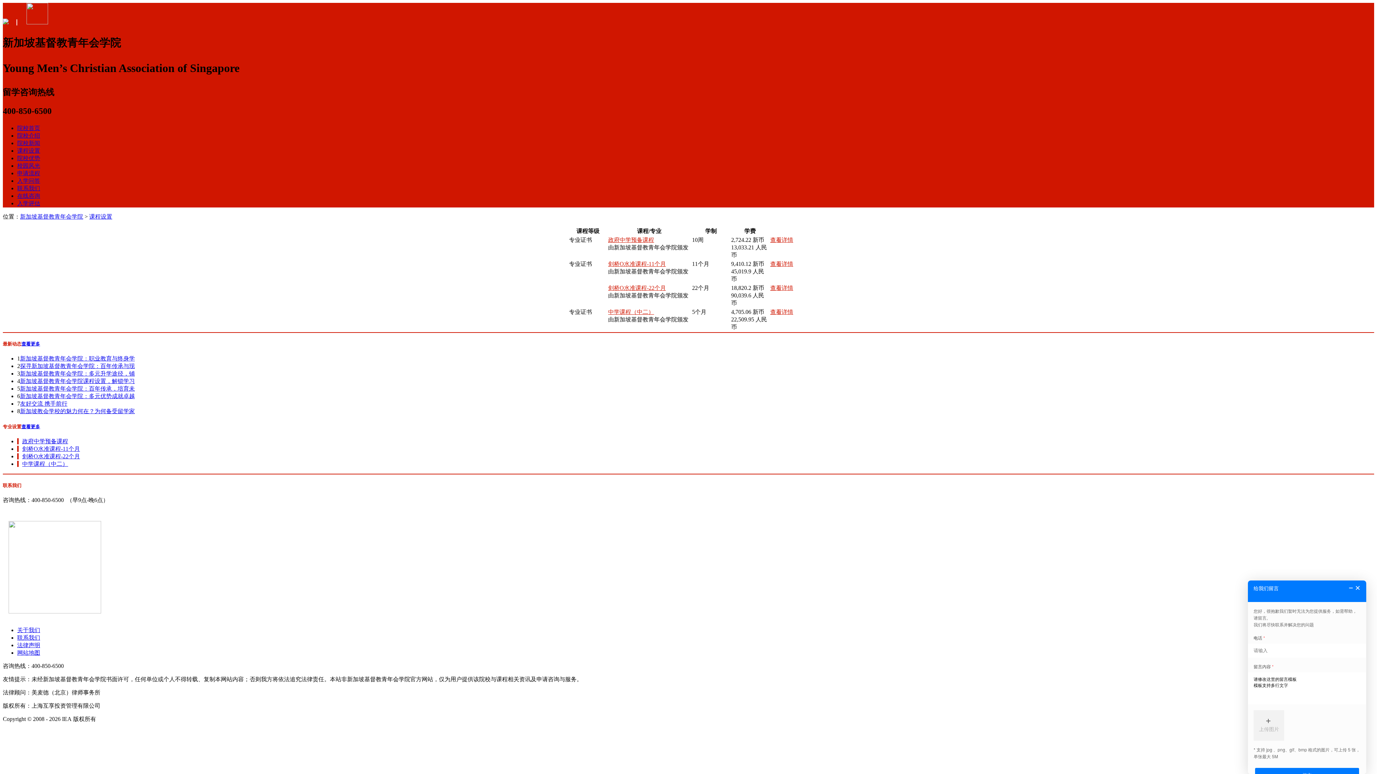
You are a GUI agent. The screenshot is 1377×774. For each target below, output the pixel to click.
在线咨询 (28, 196)
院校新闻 (28, 143)
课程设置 (28, 151)
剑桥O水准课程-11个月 (637, 264)
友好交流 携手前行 (43, 404)
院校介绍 (28, 136)
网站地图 (28, 653)
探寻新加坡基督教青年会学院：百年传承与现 (77, 366)
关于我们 (28, 630)
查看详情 (781, 240)
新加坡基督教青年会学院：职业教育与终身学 (77, 358)
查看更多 (31, 344)
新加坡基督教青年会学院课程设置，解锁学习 (77, 381)
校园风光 (28, 166)
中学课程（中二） (631, 312)
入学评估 (28, 203)
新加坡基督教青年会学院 (51, 217)
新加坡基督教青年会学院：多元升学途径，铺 (77, 374)
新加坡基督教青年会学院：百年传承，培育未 (77, 389)
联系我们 (28, 188)
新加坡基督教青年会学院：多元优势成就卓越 (77, 396)
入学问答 (28, 181)
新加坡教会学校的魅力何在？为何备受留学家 (77, 411)
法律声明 (28, 645)
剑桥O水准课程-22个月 (637, 288)
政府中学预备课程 (631, 240)
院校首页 (28, 128)
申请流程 (28, 173)
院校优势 (28, 158)
